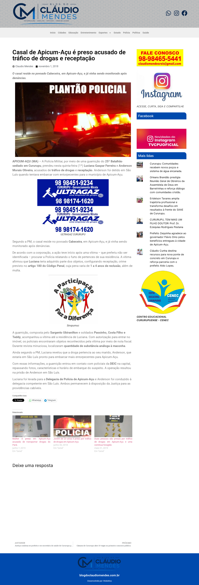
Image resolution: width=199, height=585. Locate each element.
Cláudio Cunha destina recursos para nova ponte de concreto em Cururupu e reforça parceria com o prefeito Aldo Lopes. (167, 258)
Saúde (146, 32)
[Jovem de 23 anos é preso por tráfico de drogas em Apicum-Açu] (72, 426)
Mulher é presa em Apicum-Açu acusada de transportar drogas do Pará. (31, 441)
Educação (73, 32)
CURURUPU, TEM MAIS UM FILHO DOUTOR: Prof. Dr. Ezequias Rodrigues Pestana (166, 223)
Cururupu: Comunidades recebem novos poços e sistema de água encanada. (166, 167)
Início (53, 32)
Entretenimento (88, 32)
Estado (117, 32)
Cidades (62, 32)
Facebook (146, 116)
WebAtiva (107, 581)
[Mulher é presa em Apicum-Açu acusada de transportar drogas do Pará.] (31, 426)
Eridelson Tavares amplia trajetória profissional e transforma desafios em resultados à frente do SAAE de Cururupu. (166, 206)
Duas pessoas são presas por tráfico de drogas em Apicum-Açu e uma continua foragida (113, 441)
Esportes (103, 32)
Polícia (126, 32)
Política (136, 32)
